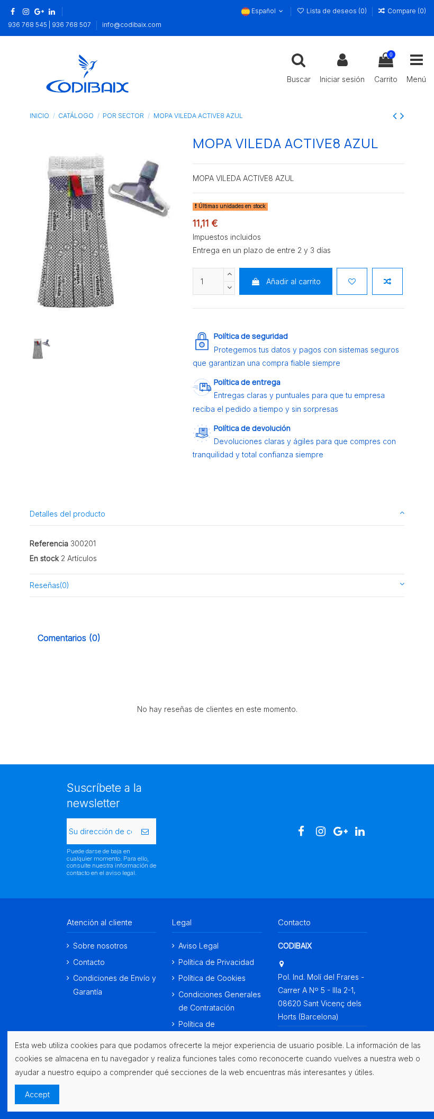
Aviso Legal (198, 945)
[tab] (217, 514)
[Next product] (402, 115)
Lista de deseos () (336, 11)
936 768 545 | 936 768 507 (50, 25)
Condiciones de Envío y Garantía (114, 984)
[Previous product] (396, 115)
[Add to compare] (387, 281)
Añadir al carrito (293, 281)
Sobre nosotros (100, 945)
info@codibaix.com (131, 25)
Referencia (49, 543)
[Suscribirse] (145, 831)
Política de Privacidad (216, 962)
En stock (44, 558)
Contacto (89, 962)
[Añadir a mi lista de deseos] (352, 281)
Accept (37, 1094)
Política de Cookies (212, 977)
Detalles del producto (67, 513)
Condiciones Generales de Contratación (219, 1001)
